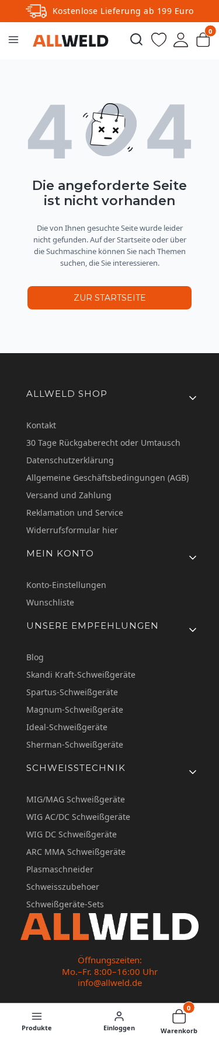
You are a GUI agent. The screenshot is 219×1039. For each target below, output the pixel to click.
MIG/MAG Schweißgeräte (75, 799)
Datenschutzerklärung (70, 460)
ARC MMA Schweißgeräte (76, 851)
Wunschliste (50, 602)
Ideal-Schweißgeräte (66, 726)
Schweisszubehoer (62, 886)
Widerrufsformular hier (72, 530)
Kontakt (41, 425)
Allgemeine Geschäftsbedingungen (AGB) (107, 477)
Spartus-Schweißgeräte (72, 692)
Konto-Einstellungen (66, 584)
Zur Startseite (110, 298)
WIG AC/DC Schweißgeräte (78, 816)
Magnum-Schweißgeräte (74, 709)
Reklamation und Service (74, 512)
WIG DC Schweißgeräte (71, 834)
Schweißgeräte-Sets (65, 904)
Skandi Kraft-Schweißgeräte (80, 674)
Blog (35, 657)
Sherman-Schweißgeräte (74, 744)
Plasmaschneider (59, 869)
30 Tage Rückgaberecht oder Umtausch (103, 442)
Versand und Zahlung (69, 495)
